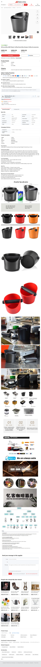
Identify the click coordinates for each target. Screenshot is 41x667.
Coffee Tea (20, 652)
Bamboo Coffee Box (19, 654)
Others (31, 636)
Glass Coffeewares (33, 635)
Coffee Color (14, 652)
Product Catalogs (16, 632)
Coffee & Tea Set (19, 7)
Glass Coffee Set (12, 646)
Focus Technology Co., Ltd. (13, 662)
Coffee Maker (3, 636)
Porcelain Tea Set (5, 646)
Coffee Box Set (4, 654)
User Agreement (26, 662)
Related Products (23, 636)
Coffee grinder (3, 635)
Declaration (31, 662)
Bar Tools (12, 635)
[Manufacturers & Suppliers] (20, 2)
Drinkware (13, 7)
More (2, 659)
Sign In (3, 104)
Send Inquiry (10, 55)
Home (2, 7)
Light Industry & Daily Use (7, 7)
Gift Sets (12, 636)
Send (10, 573)
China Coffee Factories (5, 652)
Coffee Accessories (23, 635)
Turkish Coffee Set (20, 646)
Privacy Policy (36, 662)
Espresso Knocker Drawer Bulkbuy (7, 657)
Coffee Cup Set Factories (28, 652)
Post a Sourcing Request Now (31, 573)
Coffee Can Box (27, 654)
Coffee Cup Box (11, 654)
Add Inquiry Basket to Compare (20, 40)
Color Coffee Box (35, 654)
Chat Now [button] (31, 55)
